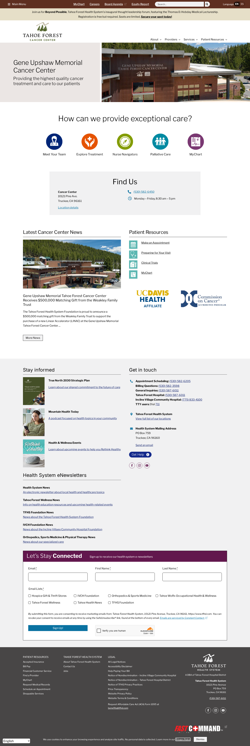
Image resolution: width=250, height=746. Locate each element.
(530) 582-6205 (180, 381)
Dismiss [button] (200, 739)
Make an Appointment (155, 242)
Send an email (144, 445)
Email (32, 568)
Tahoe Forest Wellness (46, 602)
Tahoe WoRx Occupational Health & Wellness (187, 595)
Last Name (170, 568)
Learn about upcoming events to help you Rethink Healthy (84, 449)
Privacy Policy (183, 739)
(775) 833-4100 (192, 399)
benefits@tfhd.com (118, 708)
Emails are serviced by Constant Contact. (182, 617)
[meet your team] (54, 146)
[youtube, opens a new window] (147, 465)
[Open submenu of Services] (196, 39)
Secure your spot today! (156, 16)
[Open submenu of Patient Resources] (225, 39)
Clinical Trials (149, 262)
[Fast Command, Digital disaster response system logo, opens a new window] (200, 726)
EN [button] (236, 4)
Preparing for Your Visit (156, 252)
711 (157, 404)
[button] (15, 4)
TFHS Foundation (123, 602)
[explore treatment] (89, 146)
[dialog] (125, 739)
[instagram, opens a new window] (139, 465)
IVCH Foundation (88, 595)
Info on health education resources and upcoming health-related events (68, 504)
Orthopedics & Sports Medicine (131, 595)
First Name (103, 568)
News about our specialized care (43, 541)
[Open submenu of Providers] (178, 39)
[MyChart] (181, 275)
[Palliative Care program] (160, 146)
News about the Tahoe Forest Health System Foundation (58, 517)
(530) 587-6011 (169, 390)
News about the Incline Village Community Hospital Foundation (62, 529)
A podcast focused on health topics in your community (82, 418)
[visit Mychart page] (195, 146)
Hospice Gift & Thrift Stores (49, 595)
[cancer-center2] (42, 23)
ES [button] (242, 4)
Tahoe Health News (90, 602)
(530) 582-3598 (169, 386)
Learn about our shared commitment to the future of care (84, 387)
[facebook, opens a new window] (132, 465)
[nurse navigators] (125, 146)
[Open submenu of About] (159, 39)
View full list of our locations (153, 418)
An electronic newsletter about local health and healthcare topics (63, 492)
